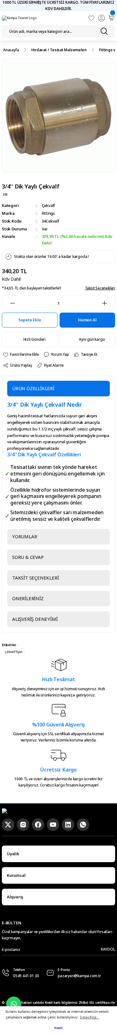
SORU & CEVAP (28, 557)
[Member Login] (101, 18)
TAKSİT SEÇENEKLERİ (35, 578)
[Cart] (111, 18)
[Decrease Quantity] (9, 303)
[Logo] (19, 18)
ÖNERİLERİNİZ (28, 598)
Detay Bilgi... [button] (89, 1017)
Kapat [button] (58, 1028)
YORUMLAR (24, 536)
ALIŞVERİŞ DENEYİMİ (34, 619)
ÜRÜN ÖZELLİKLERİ (33, 388)
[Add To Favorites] (21, 355)
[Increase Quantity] (108, 303)
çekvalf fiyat (13, 652)
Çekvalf (48, 205)
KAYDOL (108, 949)
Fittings (48, 213)
